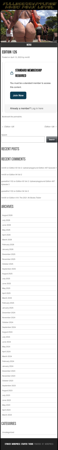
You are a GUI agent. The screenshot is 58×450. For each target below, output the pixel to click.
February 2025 (8, 302)
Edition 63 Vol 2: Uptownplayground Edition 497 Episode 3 (33, 167)
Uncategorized (8, 432)
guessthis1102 (7, 181)
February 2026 (8, 244)
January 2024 (7, 366)
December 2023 (8, 371)
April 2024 (6, 351)
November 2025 (8, 259)
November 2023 (8, 375)
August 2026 (7, 215)
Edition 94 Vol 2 (15, 174)
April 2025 (6, 293)
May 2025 (6, 288)
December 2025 (8, 254)
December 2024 (8, 312)
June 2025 (6, 283)
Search (4, 134)
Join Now (18, 95)
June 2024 (6, 341)
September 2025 (9, 268)
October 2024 (7, 322)
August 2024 (7, 332)
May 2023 (6, 405)
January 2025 (7, 307)
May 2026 (6, 230)
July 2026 (6, 220)
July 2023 (6, 395)
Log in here (37, 108)
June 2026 (6, 225)
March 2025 (7, 298)
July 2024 (6, 337)
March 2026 (7, 239)
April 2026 (6, 234)
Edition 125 (8, 126)
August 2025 (7, 273)
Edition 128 (51, 126)
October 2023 (7, 380)
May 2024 (6, 346)
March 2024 (7, 356)
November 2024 (8, 317)
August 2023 (7, 390)
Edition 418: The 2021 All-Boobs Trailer (25, 197)
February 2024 (8, 361)
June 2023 (6, 400)
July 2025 (6, 278)
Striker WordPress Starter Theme (19, 444)
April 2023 (6, 410)
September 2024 (9, 327)
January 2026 (7, 249)
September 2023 (9, 385)
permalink (18, 116)
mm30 (27, 57)
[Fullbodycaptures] (29, 5)
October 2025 (7, 264)
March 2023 (7, 414)
